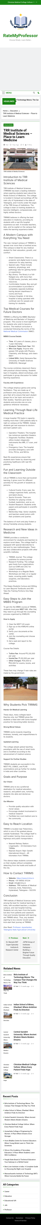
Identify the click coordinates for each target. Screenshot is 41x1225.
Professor (8, 1210)
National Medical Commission (15, 331)
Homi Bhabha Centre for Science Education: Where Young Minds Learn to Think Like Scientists (20, 1143)
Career (6, 1192)
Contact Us (10, 1218)
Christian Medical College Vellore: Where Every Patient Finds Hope (20, 2)
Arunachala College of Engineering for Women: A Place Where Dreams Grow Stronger (18, 1133)
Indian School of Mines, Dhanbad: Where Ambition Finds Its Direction (25, 1007)
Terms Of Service (20, 1221)
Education (8, 125)
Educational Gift (10, 1201)
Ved (7, 145)
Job (5, 1205)
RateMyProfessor (20, 35)
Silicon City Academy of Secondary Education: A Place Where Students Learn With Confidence (19, 1152)
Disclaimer (19, 1218)
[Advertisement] (20, 69)
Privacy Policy (30, 1218)
